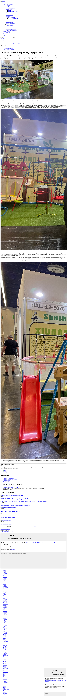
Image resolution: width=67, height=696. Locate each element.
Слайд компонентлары (13, 11)
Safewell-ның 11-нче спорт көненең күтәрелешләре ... (15, 505)
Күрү (7, 12)
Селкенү (8, 5)
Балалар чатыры (9, 15)
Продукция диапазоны (8, 4)
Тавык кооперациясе (13, 18)
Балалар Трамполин (10, 23)
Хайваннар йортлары (10, 17)
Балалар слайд (9, 9)
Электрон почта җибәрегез (6, 531)
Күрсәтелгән (6, 35)
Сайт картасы (37, 526)
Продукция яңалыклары (11, 30)
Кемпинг (8, 16)
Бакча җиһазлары (9, 20)
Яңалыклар (5, 27)
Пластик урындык (17, 527)
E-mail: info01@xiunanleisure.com (10, 487)
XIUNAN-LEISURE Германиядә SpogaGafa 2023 (14, 43)
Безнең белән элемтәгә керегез (10, 33)
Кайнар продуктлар (29, 526)
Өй (4, 3)
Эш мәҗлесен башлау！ (7, 524)
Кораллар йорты (9, 22)
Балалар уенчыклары (10, 19)
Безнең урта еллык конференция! (10, 511)
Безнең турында (6, 31)
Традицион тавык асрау (35, 527)
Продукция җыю (9, 26)
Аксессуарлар (11, 8)
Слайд (9, 10)
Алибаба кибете (6, 481)
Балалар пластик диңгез (46, 527)
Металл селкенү (12, 6)
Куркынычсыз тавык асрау (6, 527)
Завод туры (8, 32)
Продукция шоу (9, 25)
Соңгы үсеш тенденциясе (8, 517)
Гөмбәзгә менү (9, 13)
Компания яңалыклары (11, 29)
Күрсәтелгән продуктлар (8, 478)
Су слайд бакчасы (25, 527)
